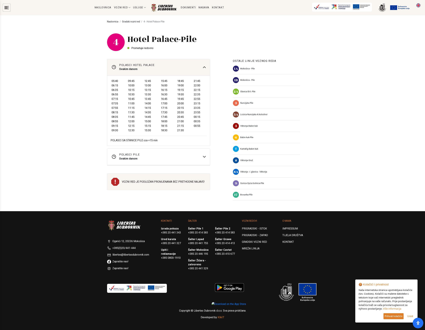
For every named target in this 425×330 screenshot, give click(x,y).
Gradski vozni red (131, 21)
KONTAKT (218, 7)
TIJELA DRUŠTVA (292, 235)
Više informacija (392, 308)
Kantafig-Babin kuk (249, 149)
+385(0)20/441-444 (124, 248)
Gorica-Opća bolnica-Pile (252, 183)
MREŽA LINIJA (250, 248)
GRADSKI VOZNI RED (254, 241)
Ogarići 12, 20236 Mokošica (128, 241)
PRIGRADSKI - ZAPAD (255, 235)
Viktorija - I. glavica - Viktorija (253, 171)
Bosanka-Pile (246, 194)
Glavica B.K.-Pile (247, 91)
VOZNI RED (121, 7)
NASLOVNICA (103, 7)
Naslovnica (112, 21)
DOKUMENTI (188, 7)
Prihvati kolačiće (393, 316)
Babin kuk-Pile (246, 137)
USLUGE (138, 7)
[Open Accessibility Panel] (418, 323)
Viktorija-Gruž (246, 160)
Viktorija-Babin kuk (249, 126)
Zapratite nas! (120, 261)
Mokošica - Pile (247, 68)
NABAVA (204, 7)
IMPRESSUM (290, 228)
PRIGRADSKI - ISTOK (254, 228)
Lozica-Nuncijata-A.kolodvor (253, 114)
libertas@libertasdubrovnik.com (130, 254)
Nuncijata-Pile (246, 103)
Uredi (410, 316)
